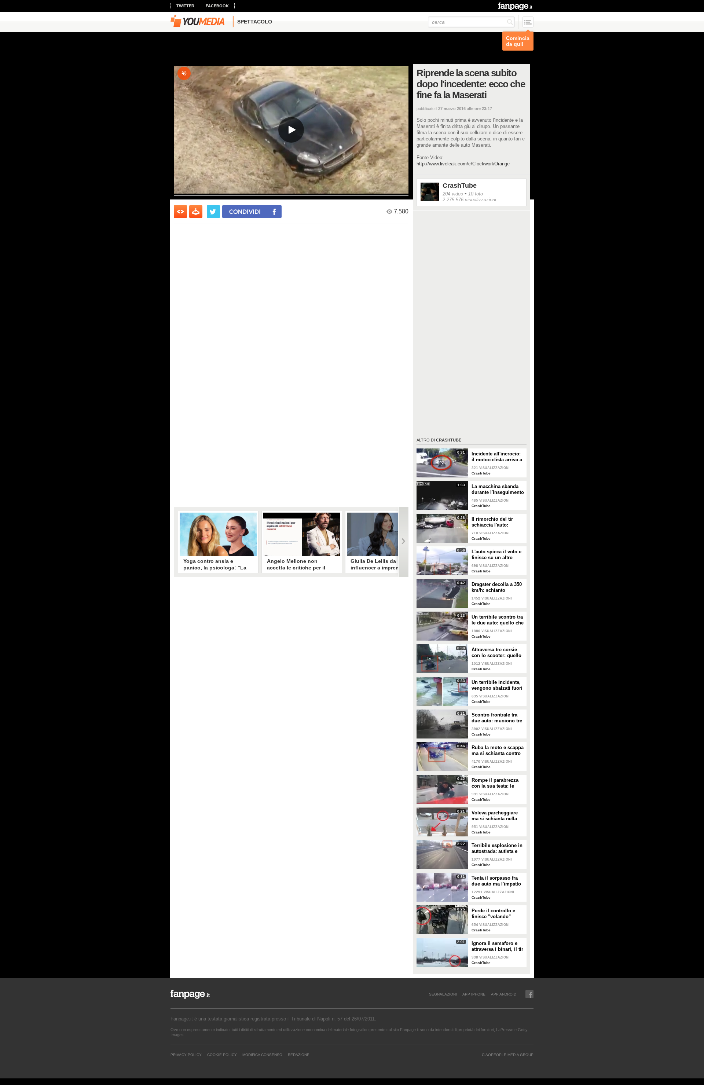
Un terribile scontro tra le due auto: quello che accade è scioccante (498, 620)
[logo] (516, 6)
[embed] (180, 211)
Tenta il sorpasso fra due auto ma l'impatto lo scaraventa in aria (496, 881)
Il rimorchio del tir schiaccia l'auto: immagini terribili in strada (494, 522)
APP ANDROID (503, 994)
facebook (217, 6)
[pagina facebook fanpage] (529, 994)
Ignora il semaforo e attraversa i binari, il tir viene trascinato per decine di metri (497, 946)
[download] (195, 211)
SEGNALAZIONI (443, 994)
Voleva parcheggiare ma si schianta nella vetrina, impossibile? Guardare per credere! (496, 816)
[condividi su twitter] (213, 211)
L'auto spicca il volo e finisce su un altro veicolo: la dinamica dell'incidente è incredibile (496, 555)
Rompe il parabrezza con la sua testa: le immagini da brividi (495, 783)
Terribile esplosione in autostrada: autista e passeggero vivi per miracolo (497, 848)
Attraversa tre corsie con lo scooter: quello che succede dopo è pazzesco (496, 653)
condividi (245, 211)
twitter (185, 6)
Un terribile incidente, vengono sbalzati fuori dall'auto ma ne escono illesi (498, 685)
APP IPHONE (473, 994)
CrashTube (460, 185)
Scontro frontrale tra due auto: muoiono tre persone (497, 718)
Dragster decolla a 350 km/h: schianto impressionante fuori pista (497, 587)
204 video (453, 194)
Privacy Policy (186, 1054)
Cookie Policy (222, 1054)
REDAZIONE (298, 1054)
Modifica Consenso (262, 1054)
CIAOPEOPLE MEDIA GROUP (508, 1054)
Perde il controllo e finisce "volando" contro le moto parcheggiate (493, 914)
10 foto (475, 194)
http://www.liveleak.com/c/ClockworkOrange (463, 163)
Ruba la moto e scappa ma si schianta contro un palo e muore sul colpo (498, 750)
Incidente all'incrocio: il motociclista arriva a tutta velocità (497, 457)
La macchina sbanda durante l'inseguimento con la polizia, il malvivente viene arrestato (498, 489)
